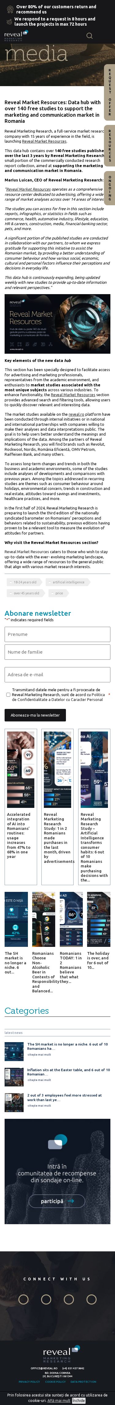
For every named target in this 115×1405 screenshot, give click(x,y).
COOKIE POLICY (55, 1381)
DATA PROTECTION (83, 1381)
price (59, 593)
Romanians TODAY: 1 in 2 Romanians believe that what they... (71, 967)
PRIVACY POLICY (29, 1381)
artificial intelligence (69, 582)
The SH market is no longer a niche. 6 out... (15, 962)
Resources (110, 145)
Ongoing (110, 188)
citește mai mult (39, 1054)
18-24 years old (25, 582)
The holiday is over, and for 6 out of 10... (98, 960)
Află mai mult (59, 1401)
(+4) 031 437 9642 (73, 1368)
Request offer (110, 92)
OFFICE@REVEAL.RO (44, 1368)
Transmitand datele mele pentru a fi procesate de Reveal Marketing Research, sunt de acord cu (58, 695)
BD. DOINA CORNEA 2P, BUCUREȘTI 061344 (57, 1374)
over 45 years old (26, 593)
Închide (79, 1401)
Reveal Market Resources (27, 551)
